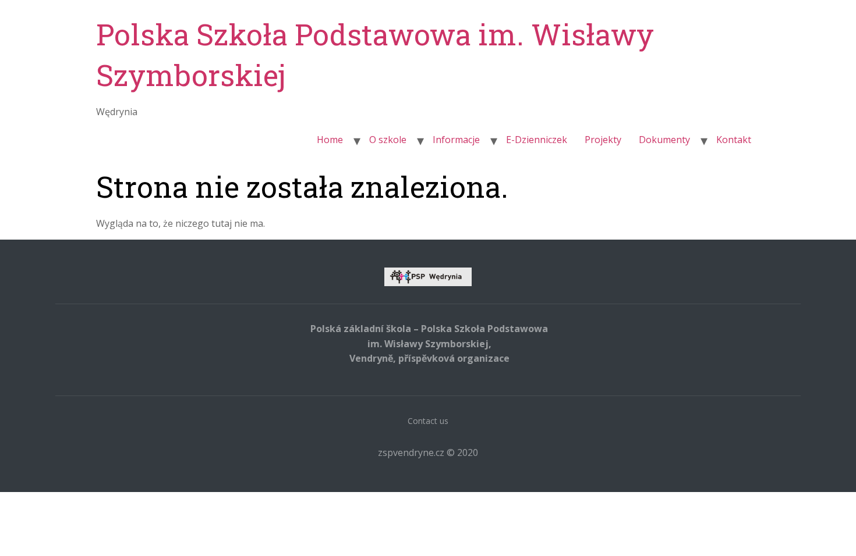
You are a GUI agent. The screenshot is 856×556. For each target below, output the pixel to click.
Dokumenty (664, 139)
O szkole (387, 139)
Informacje (456, 139)
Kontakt (733, 139)
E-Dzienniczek (536, 139)
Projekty (603, 139)
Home (330, 139)
